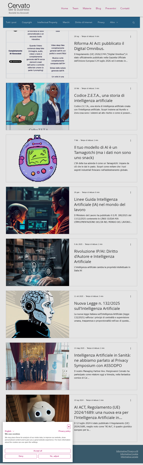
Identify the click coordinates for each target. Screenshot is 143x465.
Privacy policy (65, 431)
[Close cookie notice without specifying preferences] (69, 427)
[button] (9, 431)
